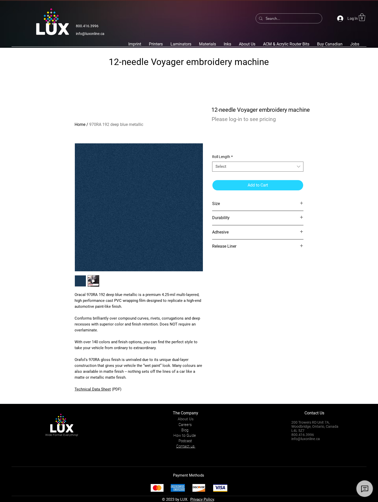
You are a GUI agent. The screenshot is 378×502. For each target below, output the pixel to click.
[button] (362, 17)
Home (80, 124)
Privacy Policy (202, 499)
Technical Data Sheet (93, 389)
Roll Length (222, 157)
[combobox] (257, 167)
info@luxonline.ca (90, 34)
